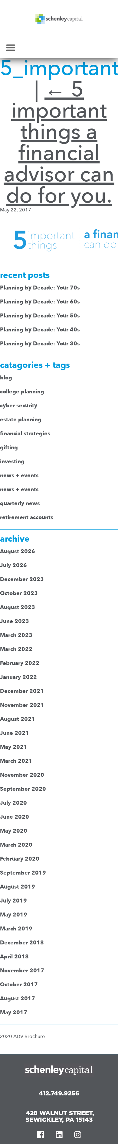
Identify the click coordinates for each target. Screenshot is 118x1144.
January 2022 (18, 677)
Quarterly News (20, 503)
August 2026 (17, 551)
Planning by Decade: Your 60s (40, 302)
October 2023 (19, 593)
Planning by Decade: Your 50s (40, 316)
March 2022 (16, 649)
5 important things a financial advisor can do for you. (59, 143)
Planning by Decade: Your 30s (40, 344)
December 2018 (22, 943)
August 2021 (17, 719)
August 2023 (17, 607)
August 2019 (17, 887)
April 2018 (14, 957)
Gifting (9, 447)
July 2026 (13, 565)
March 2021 (16, 761)
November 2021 (22, 705)
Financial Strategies (25, 433)
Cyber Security (18, 405)
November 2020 (22, 775)
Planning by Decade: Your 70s (40, 288)
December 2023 (22, 579)
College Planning (22, 392)
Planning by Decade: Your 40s (40, 330)
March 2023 (16, 635)
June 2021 (14, 733)
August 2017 (17, 998)
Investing (12, 461)
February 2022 (19, 663)
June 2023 (14, 621)
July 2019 (13, 901)
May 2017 (13, 1012)
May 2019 (13, 915)
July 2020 (13, 803)
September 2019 (23, 873)
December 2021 (22, 691)
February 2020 (19, 859)
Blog (6, 378)
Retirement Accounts (26, 517)
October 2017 (19, 984)
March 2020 (16, 845)
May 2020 (13, 831)
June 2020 (14, 817)
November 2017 (22, 970)
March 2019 (16, 929)
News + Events (19, 475)
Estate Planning (20, 419)
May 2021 (13, 747)
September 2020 (23, 789)
